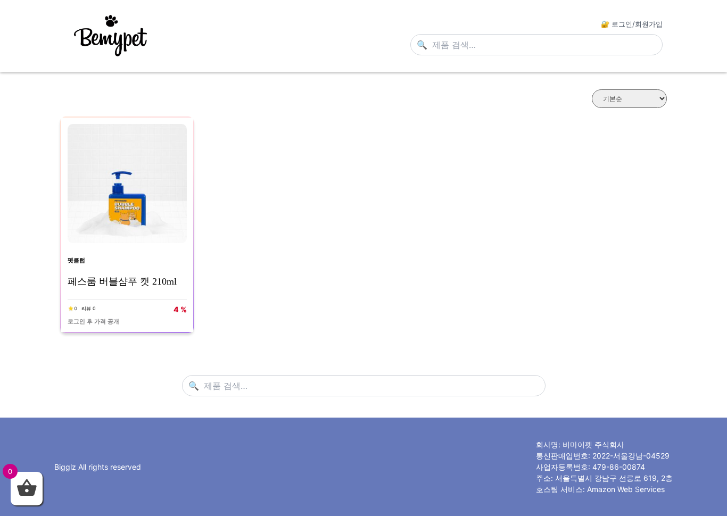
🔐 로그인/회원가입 (632, 24)
